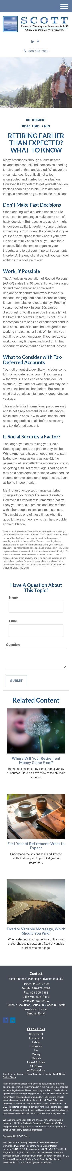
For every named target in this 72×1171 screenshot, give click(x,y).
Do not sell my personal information (25, 1129)
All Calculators (36, 1070)
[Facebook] (38, 41)
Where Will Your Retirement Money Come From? (36, 760)
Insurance (36, 1046)
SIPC (22, 1148)
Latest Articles (36, 1062)
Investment (36, 1038)
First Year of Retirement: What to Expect (36, 845)
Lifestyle (36, 1058)
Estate (36, 1042)
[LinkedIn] (32, 41)
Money (36, 1054)
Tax (36, 1050)
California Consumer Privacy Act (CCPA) (43, 1123)
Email (13, 621)
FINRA (15, 1148)
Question (13, 644)
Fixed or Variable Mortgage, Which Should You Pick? (36, 931)
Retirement (36, 1034)
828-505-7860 (38, 50)
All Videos (36, 1066)
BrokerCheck (9, 1077)
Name (13, 597)
